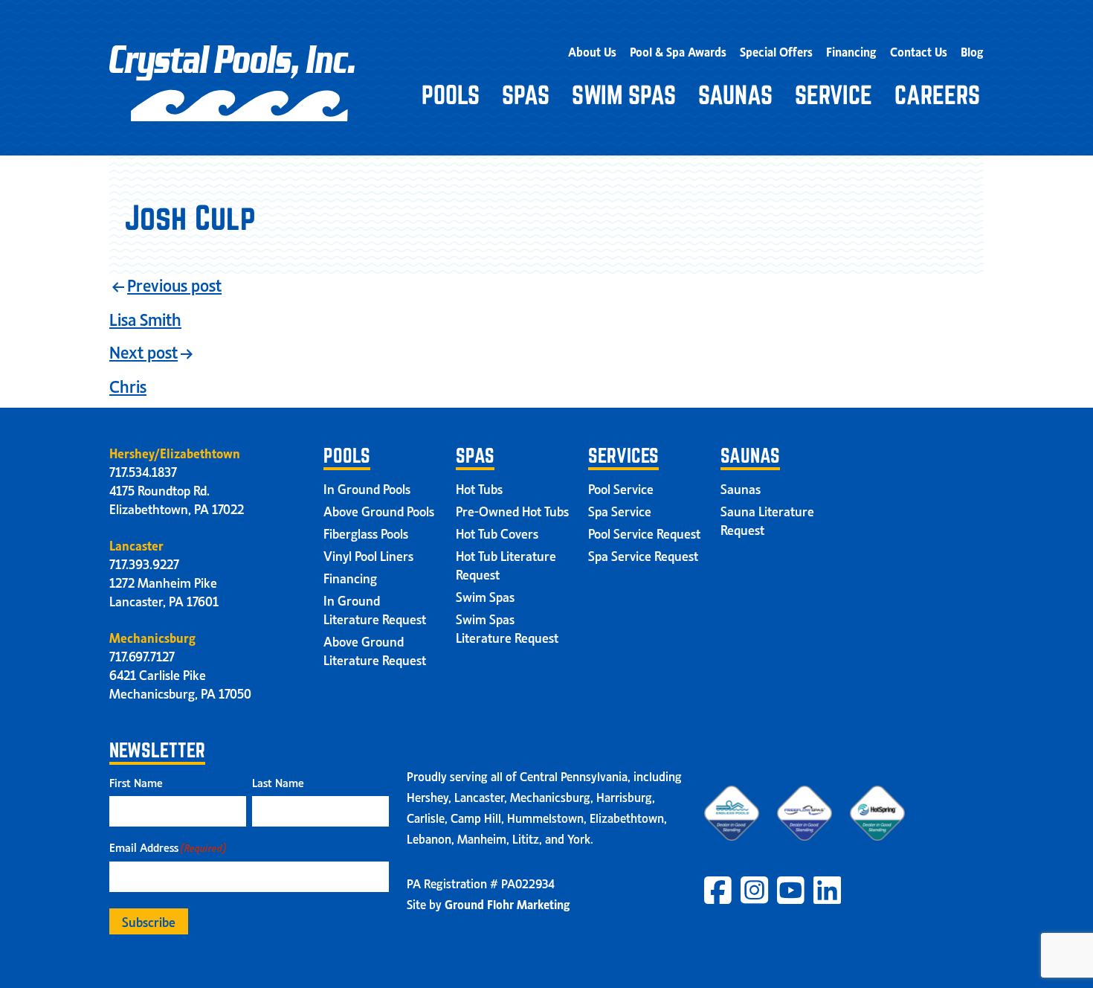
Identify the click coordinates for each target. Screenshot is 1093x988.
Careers (937, 94)
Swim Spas (624, 94)
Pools (451, 94)
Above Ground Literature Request (374, 650)
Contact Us (918, 50)
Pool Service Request (644, 533)
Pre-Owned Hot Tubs (512, 510)
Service (833, 94)
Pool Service (621, 488)
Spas (525, 94)
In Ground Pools (366, 488)
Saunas (735, 94)
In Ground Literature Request (374, 609)
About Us (592, 50)
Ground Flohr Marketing (507, 903)
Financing (851, 50)
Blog (972, 50)
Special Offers (776, 50)
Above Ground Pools (378, 510)
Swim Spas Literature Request (507, 627)
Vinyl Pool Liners (368, 555)
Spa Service (619, 510)
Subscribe (148, 921)
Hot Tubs (479, 488)
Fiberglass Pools (365, 533)
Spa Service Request (643, 555)
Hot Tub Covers (497, 533)
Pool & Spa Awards (678, 50)
